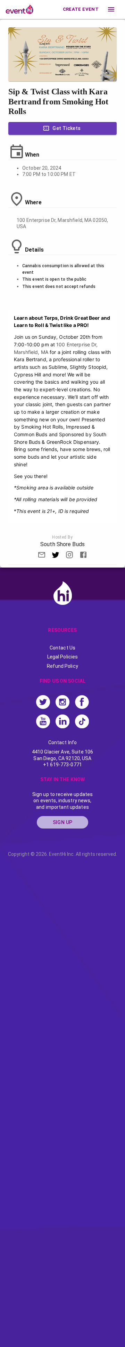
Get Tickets (66, 128)
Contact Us (62, 648)
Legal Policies (62, 657)
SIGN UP (63, 822)
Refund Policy (62, 666)
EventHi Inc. (62, 854)
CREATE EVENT (81, 9)
